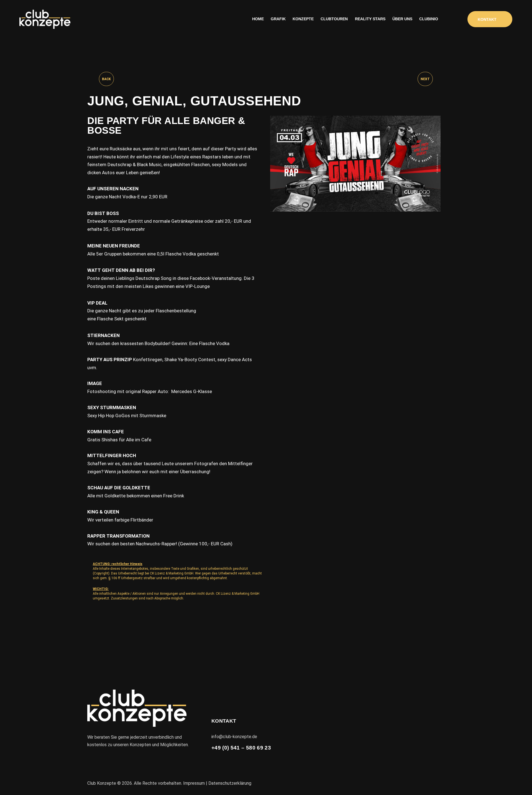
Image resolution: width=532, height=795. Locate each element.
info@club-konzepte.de (234, 736)
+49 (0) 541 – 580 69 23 (241, 747)
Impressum (194, 783)
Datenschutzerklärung (229, 783)
